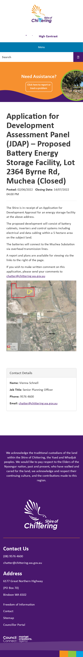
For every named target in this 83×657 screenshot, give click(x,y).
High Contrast (48, 36)
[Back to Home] (41, 14)
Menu (41, 47)
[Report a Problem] (41, 82)
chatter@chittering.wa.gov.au (25, 276)
